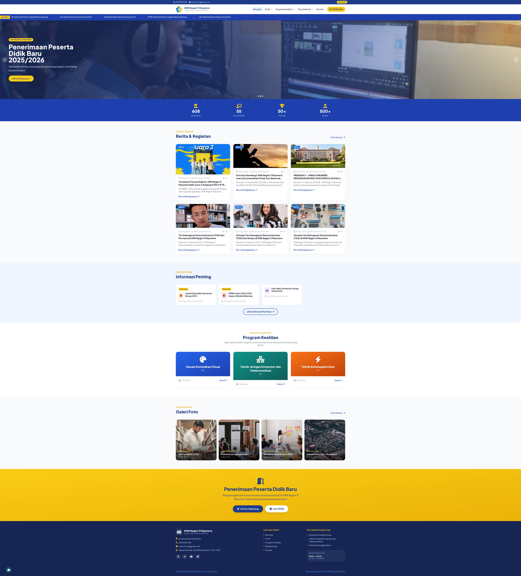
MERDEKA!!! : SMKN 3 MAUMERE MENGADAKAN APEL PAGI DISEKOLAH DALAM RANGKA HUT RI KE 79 (318, 178)
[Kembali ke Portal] (8, 570)
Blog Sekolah (304, 9)
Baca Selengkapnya (188, 196)
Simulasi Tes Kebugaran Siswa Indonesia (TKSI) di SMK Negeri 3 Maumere (315, 237)
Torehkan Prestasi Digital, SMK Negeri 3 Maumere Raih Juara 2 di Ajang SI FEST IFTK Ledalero (201, 184)
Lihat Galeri (17, 78)
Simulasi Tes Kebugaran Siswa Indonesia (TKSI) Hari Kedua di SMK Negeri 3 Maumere (259, 237)
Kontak (319, 9)
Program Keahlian (284, 9)
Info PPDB (278, 508)
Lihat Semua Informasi (259, 311)
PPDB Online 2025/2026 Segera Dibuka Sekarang (137, 17)
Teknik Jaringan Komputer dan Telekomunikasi (322, 540)
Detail (222, 380)
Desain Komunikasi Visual (320, 535)
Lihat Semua (336, 137)
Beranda (257, 9)
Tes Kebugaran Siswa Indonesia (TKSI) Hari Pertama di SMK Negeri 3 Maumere (201, 237)
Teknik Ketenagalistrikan (320, 545)
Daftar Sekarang (249, 508)
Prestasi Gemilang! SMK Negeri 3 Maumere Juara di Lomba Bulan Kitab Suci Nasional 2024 (259, 178)
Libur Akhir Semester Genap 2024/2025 (46, 17)
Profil (267, 9)
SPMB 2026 (337, 9)
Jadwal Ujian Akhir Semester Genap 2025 (90, 17)
